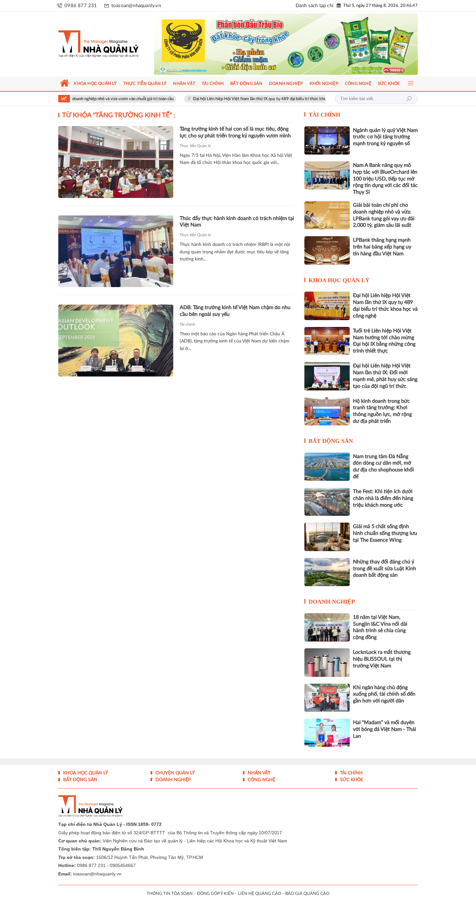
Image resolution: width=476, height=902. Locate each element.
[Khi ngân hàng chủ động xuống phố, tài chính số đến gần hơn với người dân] (327, 698)
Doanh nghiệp (332, 601)
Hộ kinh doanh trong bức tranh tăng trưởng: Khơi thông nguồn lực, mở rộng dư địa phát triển (382, 411)
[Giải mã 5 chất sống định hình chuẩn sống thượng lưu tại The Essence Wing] (327, 537)
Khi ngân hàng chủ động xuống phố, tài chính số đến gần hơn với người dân (384, 694)
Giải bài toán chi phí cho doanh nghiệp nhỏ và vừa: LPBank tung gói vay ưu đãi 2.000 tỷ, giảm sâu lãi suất (383, 215)
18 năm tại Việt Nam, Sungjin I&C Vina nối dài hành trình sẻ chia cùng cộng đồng (380, 627)
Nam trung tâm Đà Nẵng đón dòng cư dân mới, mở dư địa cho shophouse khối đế (383, 466)
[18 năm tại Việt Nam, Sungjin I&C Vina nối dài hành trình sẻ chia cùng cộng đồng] (327, 627)
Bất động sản (331, 441)
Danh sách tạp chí (315, 5)
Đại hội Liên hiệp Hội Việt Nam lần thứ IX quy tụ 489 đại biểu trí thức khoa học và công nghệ (247, 99)
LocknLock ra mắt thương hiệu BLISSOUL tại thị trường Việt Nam (382, 659)
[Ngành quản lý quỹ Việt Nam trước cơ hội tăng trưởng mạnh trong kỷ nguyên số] (327, 140)
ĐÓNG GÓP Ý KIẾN (215, 894)
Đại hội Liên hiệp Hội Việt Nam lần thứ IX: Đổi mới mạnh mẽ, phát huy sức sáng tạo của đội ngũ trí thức (385, 375)
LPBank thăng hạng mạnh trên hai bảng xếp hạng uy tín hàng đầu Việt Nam (382, 246)
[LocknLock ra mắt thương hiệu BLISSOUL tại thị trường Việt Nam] (327, 662)
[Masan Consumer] (298, 44)
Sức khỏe (351, 780)
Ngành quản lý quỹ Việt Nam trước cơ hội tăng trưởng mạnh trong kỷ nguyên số (385, 137)
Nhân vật (258, 773)
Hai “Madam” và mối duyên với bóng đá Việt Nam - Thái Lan (384, 729)
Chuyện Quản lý (174, 773)
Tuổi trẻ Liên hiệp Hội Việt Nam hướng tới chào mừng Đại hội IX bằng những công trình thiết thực (384, 340)
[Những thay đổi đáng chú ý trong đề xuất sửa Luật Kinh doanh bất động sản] (327, 572)
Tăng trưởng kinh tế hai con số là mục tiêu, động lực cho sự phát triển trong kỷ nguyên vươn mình (235, 132)
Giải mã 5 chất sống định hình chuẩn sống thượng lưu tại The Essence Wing (385, 533)
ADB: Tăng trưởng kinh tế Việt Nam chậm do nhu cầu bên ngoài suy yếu (235, 311)
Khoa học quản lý (339, 280)
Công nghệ (260, 780)
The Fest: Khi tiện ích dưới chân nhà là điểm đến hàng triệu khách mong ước (383, 498)
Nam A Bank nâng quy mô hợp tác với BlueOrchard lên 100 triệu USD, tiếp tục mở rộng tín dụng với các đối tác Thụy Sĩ (385, 179)
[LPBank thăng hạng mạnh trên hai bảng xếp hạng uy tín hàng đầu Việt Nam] (327, 250)
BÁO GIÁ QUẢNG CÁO (307, 894)
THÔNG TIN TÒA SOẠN (170, 894)
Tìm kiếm (409, 99)
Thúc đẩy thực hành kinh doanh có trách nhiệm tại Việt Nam (237, 222)
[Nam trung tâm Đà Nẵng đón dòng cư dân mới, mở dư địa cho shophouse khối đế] (327, 467)
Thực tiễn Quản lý (195, 146)
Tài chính (187, 324)
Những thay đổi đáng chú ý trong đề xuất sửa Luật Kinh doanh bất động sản (384, 568)
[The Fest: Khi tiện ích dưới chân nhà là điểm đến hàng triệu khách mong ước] (327, 502)
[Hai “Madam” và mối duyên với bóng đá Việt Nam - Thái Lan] (327, 733)
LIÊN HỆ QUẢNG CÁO (259, 894)
